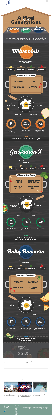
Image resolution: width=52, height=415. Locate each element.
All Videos (16, 414)
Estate (16, 408)
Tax (15, 410)
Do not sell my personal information (36, 411)
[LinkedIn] (47, 1)
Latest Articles (16, 413)
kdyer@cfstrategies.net (6, 410)
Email (27, 362)
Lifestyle (16, 412)
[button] (33, 5)
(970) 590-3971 (7, 407)
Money (16, 411)
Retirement (16, 406)
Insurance (16, 409)
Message (5, 367)
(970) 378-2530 (7, 406)
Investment (16, 407)
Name (4, 362)
